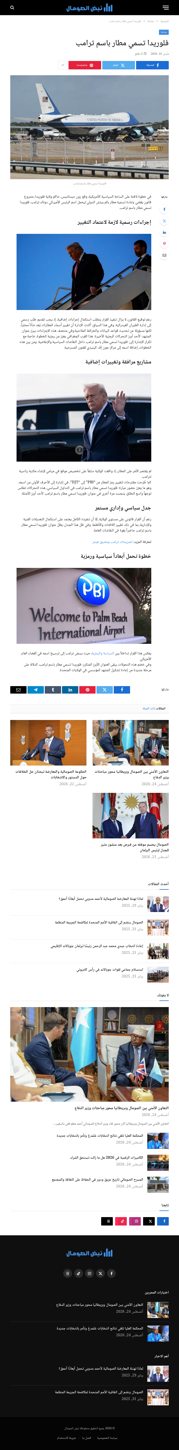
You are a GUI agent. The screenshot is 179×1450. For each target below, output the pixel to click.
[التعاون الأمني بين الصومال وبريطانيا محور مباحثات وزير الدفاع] (131, 743)
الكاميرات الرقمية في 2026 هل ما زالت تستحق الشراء (106, 1158)
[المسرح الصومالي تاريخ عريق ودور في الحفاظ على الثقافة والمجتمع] (158, 1185)
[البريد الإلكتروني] (164, 255)
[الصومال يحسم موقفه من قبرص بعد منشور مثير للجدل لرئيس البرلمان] (131, 815)
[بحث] (12, 7)
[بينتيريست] (164, 243)
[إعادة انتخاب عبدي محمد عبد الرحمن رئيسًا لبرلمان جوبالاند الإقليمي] (158, 951)
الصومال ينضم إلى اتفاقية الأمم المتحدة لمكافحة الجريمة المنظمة (99, 923)
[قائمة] (166, 7)
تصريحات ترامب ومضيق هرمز (113, 542)
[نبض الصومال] (89, 7)
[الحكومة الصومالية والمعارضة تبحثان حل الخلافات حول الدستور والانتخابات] (48, 743)
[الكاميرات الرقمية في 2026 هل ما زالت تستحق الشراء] (158, 1163)
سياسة (164, 32)
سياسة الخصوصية (107, 1438)
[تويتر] (164, 220)
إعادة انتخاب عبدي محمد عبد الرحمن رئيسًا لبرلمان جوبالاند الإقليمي (97, 946)
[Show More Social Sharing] (62, 65)
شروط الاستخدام (66, 1438)
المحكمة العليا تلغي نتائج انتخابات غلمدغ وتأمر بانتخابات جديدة (100, 1136)
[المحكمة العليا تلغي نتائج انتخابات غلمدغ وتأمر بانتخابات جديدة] (158, 1141)
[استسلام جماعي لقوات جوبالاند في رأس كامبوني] (158, 975)
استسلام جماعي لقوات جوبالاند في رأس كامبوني (109, 970)
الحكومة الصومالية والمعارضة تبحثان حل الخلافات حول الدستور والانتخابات (50, 774)
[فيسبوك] (164, 209)
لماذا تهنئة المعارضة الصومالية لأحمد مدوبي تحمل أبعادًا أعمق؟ (101, 899)
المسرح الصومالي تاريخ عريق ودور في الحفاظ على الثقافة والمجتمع (97, 1180)
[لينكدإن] (164, 232)
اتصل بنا (86, 1438)
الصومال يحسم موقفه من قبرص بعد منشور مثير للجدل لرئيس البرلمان (135, 847)
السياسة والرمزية (103, 653)
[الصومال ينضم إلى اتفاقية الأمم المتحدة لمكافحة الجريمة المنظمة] (158, 927)
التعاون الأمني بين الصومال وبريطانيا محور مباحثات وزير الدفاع (132, 774)
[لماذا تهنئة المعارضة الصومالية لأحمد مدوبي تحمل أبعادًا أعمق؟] (158, 904)
